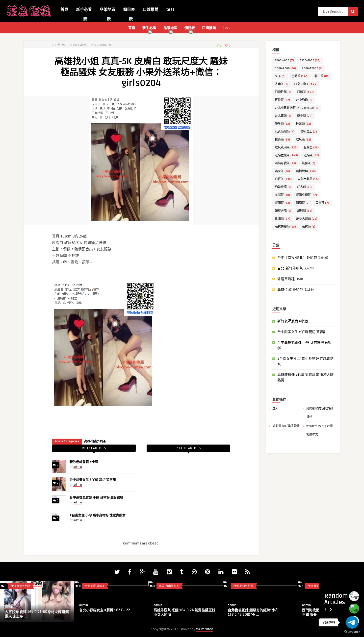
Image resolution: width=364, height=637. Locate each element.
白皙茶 (283, 179)
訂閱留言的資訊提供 (285, 426)
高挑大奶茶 (306, 219)
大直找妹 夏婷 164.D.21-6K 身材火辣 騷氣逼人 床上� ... (37, 614)
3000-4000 (284, 60)
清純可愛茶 (285, 163)
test (170, 9)
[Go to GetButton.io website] (352, 632)
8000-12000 (312, 68)
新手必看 (84, 9)
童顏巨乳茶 (308, 179)
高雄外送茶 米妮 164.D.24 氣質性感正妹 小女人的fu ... (184, 612)
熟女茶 (282, 171)
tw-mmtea (204, 629)
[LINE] (354, 608)
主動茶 (300, 76)
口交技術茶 (305, 84)
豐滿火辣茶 (306, 195)
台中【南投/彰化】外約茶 (297, 258)
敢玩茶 (303, 140)
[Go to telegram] (352, 622)
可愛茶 (282, 100)
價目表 (129, 9)
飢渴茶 (282, 219)
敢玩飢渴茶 (286, 147)
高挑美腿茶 (285, 227)
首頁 (64, 9)
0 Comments (103, 45)
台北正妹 (283, 116)
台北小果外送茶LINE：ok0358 (296, 108)
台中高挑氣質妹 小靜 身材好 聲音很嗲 (96, 497)
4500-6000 (310, 60)
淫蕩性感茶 (286, 155)
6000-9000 (285, 68)
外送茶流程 (286, 279)
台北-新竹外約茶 (290, 268)
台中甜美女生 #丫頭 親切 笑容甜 (93, 480)
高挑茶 (308, 227)
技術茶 (282, 140)
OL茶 (280, 76)
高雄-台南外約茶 (95, 441)
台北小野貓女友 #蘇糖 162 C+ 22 (104, 610)
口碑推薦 (150, 9)
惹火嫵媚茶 (284, 132)
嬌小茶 (304, 116)
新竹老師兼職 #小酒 (84, 462)
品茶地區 (107, 9)
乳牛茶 (322, 76)
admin (77, 467)
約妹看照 (283, 187)
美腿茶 (282, 195)
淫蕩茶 (311, 155)
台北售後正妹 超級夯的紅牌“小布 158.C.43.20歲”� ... (253, 612)
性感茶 (303, 124)
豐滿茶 (282, 203)
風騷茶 (304, 211)
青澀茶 (322, 203)
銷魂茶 (303, 203)
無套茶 (308, 163)
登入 (275, 408)
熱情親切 (306, 171)
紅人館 (304, 187)
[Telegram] (354, 596)
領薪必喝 (283, 211)
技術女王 (308, 132)
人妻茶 (281, 84)
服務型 (311, 147)
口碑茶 (305, 92)
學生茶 (282, 124)
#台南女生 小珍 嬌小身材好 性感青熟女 (98, 515)
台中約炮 (304, 100)
